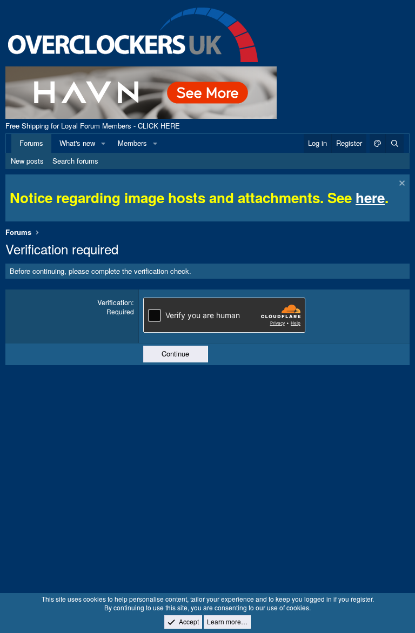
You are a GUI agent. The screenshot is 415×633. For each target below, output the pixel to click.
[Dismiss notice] (400, 184)
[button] (103, 143)
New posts (27, 161)
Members (132, 143)
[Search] (394, 143)
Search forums (75, 161)
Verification (114, 302)
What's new (77, 143)
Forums (31, 143)
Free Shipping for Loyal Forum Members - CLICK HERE (92, 125)
